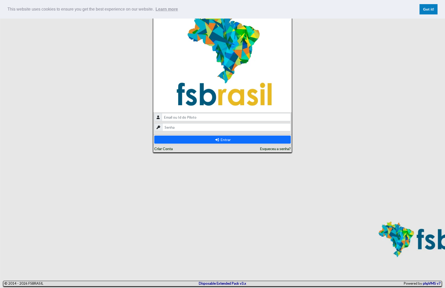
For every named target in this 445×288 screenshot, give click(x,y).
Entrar (225, 139)
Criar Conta (163, 148)
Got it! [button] (428, 9)
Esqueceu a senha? (275, 148)
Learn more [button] (167, 9)
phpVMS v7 (432, 283)
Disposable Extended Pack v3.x (222, 283)
